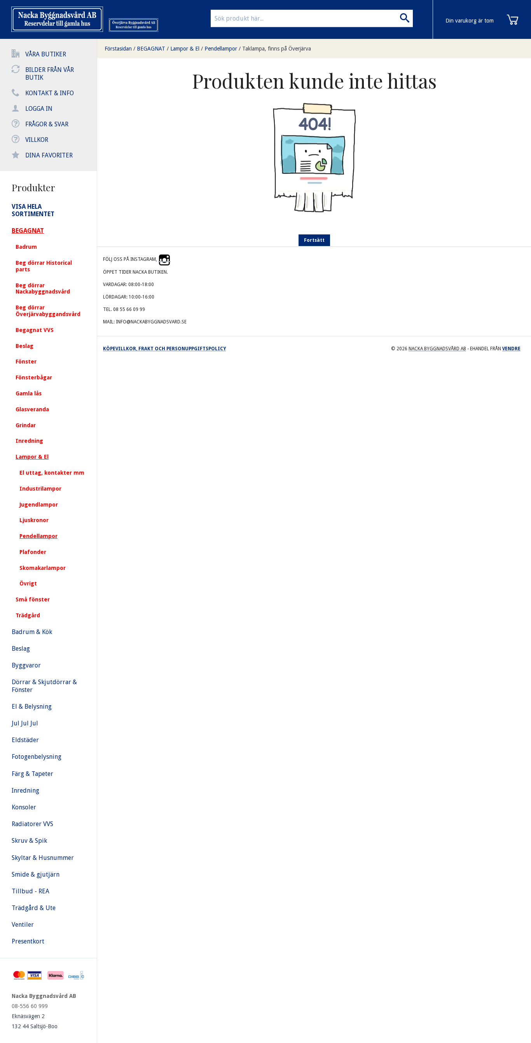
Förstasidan (118, 48)
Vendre (511, 348)
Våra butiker (45, 54)
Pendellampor (220, 48)
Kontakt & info (49, 93)
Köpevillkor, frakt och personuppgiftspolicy (164, 348)
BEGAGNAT (151, 48)
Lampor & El (184, 48)
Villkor (36, 139)
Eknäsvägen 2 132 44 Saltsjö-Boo (35, 1021)
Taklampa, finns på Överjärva (276, 48)
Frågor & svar (46, 124)
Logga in (38, 108)
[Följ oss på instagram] (164, 259)
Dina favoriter (49, 155)
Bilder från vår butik (49, 73)
